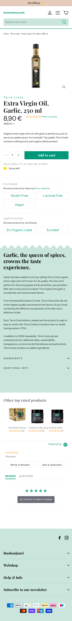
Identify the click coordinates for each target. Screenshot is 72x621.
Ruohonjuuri (13, 553)
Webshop (10, 565)
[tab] (20, 464)
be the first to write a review (36, 499)
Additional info (15, 368)
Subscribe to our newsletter (25, 589)
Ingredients (12, 358)
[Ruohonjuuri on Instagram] (67, 538)
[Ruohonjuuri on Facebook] (60, 538)
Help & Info (12, 577)
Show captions (42, 188)
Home (6, 33)
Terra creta (15, 33)
